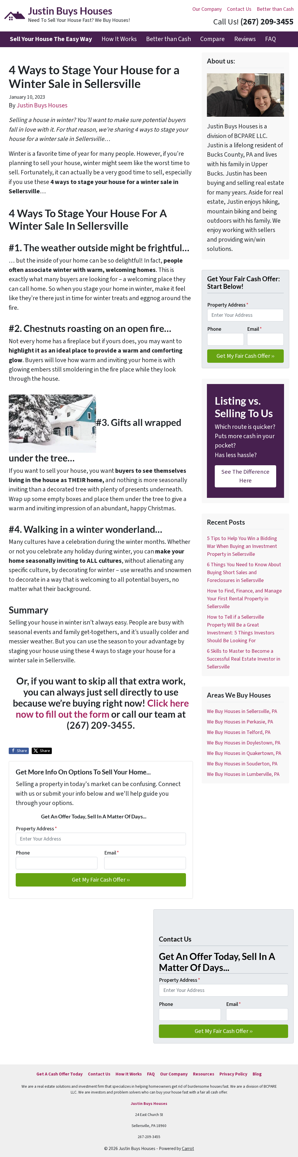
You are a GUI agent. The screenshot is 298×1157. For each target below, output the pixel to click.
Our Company (207, 9)
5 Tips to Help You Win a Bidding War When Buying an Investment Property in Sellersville (242, 546)
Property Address (36, 828)
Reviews (245, 39)
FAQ (270, 39)
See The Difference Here (245, 476)
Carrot (188, 1148)
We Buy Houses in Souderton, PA (242, 763)
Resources (203, 1074)
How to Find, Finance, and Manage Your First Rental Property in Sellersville (244, 598)
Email (111, 853)
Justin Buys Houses (42, 105)
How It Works (119, 39)
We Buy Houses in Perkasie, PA (240, 722)
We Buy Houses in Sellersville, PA (242, 711)
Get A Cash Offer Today (59, 1074)
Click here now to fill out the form (102, 709)
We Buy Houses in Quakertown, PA (244, 753)
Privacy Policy (233, 1074)
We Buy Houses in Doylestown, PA (243, 742)
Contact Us (239, 9)
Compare (212, 39)
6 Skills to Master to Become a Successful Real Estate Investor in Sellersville (243, 659)
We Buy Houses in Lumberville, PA (243, 774)
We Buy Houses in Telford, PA (238, 732)
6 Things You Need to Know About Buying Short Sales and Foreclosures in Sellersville (244, 572)
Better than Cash (275, 9)
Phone (23, 853)
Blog (257, 1074)
